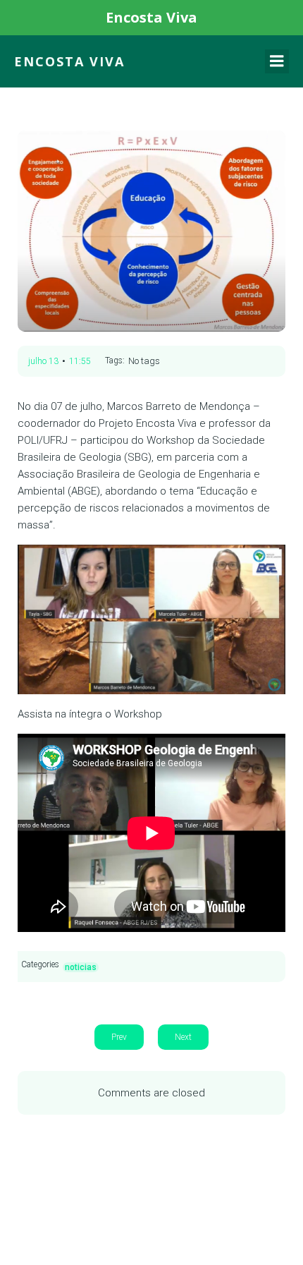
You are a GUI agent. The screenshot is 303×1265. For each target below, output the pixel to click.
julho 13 (43, 361)
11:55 (80, 361)
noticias (81, 967)
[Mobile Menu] (277, 61)
